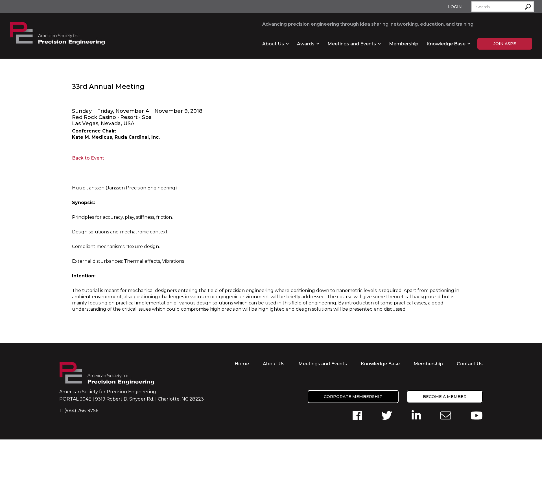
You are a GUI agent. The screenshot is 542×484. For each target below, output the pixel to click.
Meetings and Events (351, 44)
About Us (273, 44)
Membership (403, 44)
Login (455, 6)
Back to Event (88, 158)
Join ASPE (504, 43)
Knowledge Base (446, 44)
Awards (305, 44)
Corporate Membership (353, 396)
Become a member (445, 396)
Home (242, 363)
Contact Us (470, 363)
